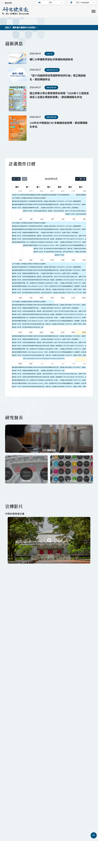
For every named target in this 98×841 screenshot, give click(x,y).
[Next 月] (18, 179)
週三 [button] (49, 187)
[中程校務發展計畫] (49, 540)
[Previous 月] (14, 179)
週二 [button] (38, 187)
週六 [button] (81, 187)
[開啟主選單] (93, 11)
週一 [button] (28, 187)
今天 (24, 179)
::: (2, 2)
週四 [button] (60, 187)
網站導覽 (8, 3)
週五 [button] (70, 187)
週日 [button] (17, 187)
